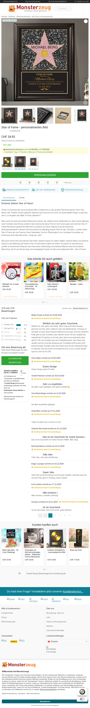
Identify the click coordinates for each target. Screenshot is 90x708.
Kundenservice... (73, 591)
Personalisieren (45, 175)
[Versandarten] (22, 642)
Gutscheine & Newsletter (55, 630)
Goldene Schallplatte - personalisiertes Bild (56, 551)
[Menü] (86, 689)
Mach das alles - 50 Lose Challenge (10, 551)
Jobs (48, 617)
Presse (4, 617)
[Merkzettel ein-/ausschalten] (85, 102)
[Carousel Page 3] (47, 302)
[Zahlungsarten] (45, 600)
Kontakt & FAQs (7, 613)
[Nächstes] (86, 62)
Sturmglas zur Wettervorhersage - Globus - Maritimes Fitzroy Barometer (33, 553)
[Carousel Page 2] (45, 302)
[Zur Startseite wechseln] (29, 8)
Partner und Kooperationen (56, 622)
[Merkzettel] (77, 8)
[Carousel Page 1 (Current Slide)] (43, 302)
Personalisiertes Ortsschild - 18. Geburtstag (31, 286)
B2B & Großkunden (8, 622)
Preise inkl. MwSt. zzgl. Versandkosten (13, 140)
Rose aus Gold (76, 550)
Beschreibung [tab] (8, 198)
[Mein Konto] (84, 8)
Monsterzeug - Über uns (55, 613)
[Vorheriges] (3, 62)
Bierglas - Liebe (76, 284)
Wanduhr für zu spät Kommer (10, 285)
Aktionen (49, 626)
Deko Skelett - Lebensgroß (53, 285)
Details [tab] (22, 198)
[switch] (82, 699)
